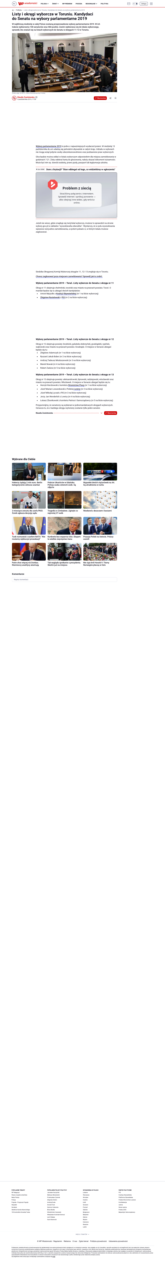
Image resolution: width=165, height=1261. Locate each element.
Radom (85, 1219)
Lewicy (77, 389)
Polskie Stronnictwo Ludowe (127, 1200)
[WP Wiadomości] (29, 3)
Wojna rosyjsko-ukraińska (19, 1195)
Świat (54, 4)
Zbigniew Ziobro (52, 1200)
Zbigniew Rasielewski (50, 297)
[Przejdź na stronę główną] (14, 5)
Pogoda (79, 4)
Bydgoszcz (86, 1212)
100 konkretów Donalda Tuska (21, 1212)
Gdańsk (85, 1210)
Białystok (85, 1214)
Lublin (85, 1227)
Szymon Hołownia (52, 1207)
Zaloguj (143, 4)
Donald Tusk (51, 1205)
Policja (14, 1200)
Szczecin (85, 1205)
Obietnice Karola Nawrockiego (21, 1210)
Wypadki (14, 1205)
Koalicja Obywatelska (125, 1195)
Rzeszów (85, 1224)
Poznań (85, 1207)
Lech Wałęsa (51, 1217)
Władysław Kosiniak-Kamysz (56, 1214)
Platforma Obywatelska (126, 1197)
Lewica (121, 1205)
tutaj (53, 1256)
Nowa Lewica (123, 1207)
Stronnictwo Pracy (76, 385)
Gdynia (85, 1217)
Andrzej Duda (51, 1202)
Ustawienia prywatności (118, 1241)
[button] (135, 3)
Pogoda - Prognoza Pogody (20, 1202)
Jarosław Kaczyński (53, 1192)
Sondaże (14, 1207)
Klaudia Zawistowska (26, 97)
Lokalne (85, 1192)
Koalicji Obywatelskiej (66, 293)
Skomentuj (101, 98)
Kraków (85, 1200)
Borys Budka (51, 1210)
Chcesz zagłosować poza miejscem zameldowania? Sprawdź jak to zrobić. (69, 276)
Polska (44, 4)
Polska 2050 (122, 1210)
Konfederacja (123, 1202)
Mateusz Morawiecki (53, 1195)
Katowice (86, 1222)
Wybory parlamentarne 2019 (48, 146)
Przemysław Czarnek (53, 1197)
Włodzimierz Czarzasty (54, 1212)
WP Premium (67, 4)
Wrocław (85, 1197)
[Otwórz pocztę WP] (129, 3)
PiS (63, 297)
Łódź (84, 1202)
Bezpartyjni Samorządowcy (127, 1212)
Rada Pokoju (15, 1197)
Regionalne (90, 4)
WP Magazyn (16, 1192)
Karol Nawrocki (52, 1219)
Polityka (104, 4)
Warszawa (86, 1195)
